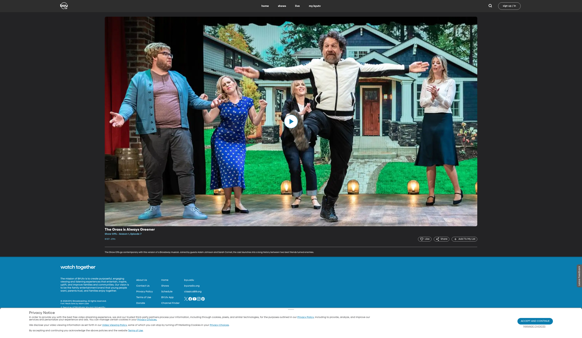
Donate (140, 303)
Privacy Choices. (147, 320)
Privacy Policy (144, 292)
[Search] (490, 6)
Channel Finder (170, 303)
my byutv (315, 6)
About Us (141, 280)
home (265, 6)
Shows (165, 286)
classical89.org (192, 292)
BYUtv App (167, 297)
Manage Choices (534, 326)
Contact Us (142, 286)
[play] (291, 121)
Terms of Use (143, 297)
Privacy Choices (219, 325)
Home (164, 280)
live (297, 6)
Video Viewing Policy (114, 325)
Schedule (166, 292)
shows (282, 6)
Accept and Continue (535, 321)
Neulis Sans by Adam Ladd (77, 304)
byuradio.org (191, 286)
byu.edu (189, 280)
